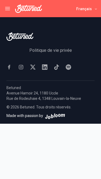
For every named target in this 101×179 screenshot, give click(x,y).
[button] (87, 8)
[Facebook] (9, 67)
